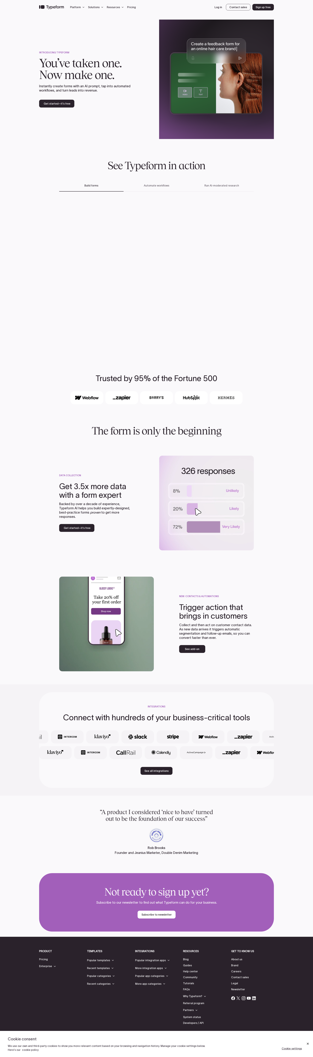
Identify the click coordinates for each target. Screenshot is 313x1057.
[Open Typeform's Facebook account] (233, 998)
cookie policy (30, 1049)
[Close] (307, 1043)
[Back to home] (51, 7)
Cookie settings (292, 1048)
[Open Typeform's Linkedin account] (254, 998)
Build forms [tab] (91, 185)
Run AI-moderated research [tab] (221, 185)
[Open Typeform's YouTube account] (249, 998)
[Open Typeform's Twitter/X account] (238, 998)
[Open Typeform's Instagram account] (244, 998)
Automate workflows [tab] (156, 185)
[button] (78, 7)
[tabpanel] (156, 273)
